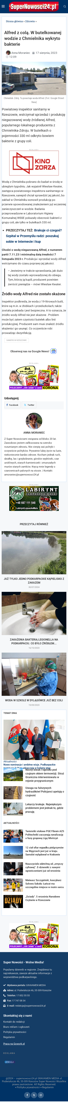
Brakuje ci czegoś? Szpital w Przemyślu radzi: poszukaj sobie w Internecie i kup (34, 236)
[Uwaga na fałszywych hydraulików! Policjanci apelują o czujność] (13, 792)
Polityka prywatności (28, 1087)
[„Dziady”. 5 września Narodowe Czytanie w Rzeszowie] (13, 901)
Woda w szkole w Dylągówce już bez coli (34, 700)
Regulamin (48, 1087)
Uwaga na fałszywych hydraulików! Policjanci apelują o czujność (44, 791)
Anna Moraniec (34, 432)
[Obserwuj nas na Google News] (53, 352)
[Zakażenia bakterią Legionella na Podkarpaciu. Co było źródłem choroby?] (34, 613)
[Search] (64, 6)
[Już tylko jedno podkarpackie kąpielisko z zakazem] (34, 552)
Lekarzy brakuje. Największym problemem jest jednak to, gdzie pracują (44, 808)
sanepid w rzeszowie (16, 340)
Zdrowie (30, 21)
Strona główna (14, 21)
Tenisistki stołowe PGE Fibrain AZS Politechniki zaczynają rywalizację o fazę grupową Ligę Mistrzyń (44, 835)
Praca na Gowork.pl (14, 1043)
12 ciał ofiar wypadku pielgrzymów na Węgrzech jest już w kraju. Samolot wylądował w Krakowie (44, 851)
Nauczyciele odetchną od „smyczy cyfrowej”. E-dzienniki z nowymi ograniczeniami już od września (44, 867)
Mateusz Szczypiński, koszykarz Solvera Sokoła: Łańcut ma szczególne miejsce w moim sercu (44, 884)
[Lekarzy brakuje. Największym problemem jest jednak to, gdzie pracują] (13, 809)
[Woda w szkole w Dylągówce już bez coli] (34, 674)
